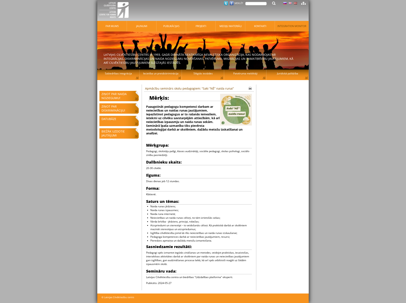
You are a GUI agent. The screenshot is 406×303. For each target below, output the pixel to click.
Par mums (112, 26)
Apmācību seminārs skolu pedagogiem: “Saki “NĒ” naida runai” (189, 88)
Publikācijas (171, 26)
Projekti (201, 26)
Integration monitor (291, 26)
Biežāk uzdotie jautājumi (113, 133)
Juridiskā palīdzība (287, 73)
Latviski (295, 3)
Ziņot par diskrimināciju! (113, 108)
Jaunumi (141, 26)
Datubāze (109, 119)
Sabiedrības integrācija (118, 73)
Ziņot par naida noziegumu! (114, 96)
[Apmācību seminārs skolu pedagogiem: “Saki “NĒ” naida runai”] (236, 110)
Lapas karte (303, 3)
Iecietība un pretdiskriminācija (160, 73)
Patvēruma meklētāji (245, 73)
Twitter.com (226, 3)
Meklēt (239, 3)
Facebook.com (232, 3)
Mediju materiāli (230, 26)
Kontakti (260, 26)
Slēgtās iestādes (203, 73)
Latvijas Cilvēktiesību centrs (115, 10)
